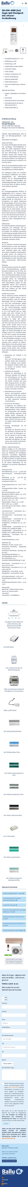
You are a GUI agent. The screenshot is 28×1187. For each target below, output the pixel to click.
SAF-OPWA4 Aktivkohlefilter (13, 731)
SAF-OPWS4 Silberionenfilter (13, 815)
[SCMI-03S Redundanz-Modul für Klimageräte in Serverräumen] (14, 681)
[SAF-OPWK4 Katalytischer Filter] (14, 786)
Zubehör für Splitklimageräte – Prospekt (12, 893)
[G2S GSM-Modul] (14, 639)
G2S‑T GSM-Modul (9, 836)
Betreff (4, 1060)
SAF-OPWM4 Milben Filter (12, 752)
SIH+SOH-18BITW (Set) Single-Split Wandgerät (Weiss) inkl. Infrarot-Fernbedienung (14, 961)
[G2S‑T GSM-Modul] (14, 828)
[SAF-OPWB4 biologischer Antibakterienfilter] (14, 870)
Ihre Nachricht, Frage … (8, 1067)
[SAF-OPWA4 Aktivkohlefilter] (14, 723)
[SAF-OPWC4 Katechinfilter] (14, 849)
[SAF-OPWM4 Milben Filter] (14, 744)
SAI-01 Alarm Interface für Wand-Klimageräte (14, 669)
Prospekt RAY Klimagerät (9, 905)
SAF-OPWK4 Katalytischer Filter (14, 794)
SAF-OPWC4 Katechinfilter (12, 857)
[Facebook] (2, 1178)
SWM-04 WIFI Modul (10, 710)
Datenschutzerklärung (13, 1087)
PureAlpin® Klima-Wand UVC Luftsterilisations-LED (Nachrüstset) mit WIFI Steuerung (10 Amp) (14, 625)
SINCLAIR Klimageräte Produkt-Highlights (13, 930)
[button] (22, 3)
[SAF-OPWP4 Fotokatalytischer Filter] (14, 765)
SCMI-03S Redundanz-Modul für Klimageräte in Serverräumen (14, 690)
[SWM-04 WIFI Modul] (14, 702)
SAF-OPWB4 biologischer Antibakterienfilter (14, 879)
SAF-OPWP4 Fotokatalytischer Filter (14, 774)
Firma (3, 1019)
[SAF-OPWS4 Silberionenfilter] (14, 807)
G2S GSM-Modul (9, 647)
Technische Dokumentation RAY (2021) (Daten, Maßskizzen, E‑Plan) (14, 911)
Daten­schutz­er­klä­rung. (8, 1138)
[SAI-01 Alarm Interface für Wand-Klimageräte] (14, 660)
